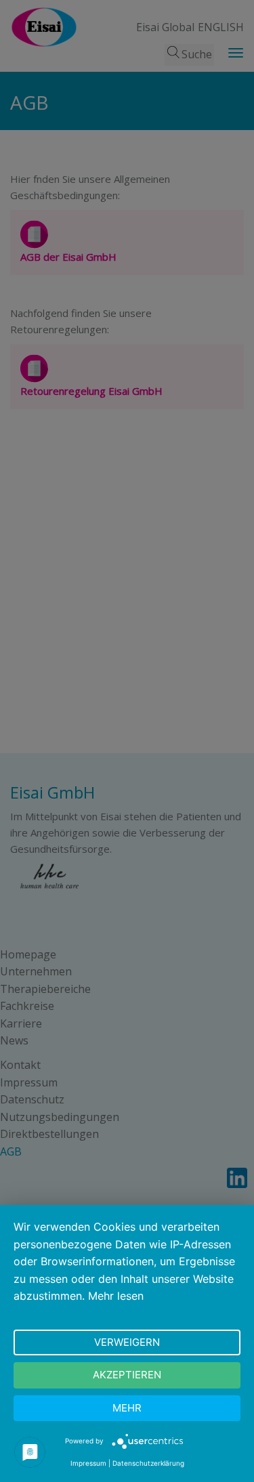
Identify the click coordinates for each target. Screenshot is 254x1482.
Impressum (88, 1463)
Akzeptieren (127, 1374)
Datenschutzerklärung (148, 1463)
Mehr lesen (116, 1296)
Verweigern (127, 1342)
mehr (127, 1407)
